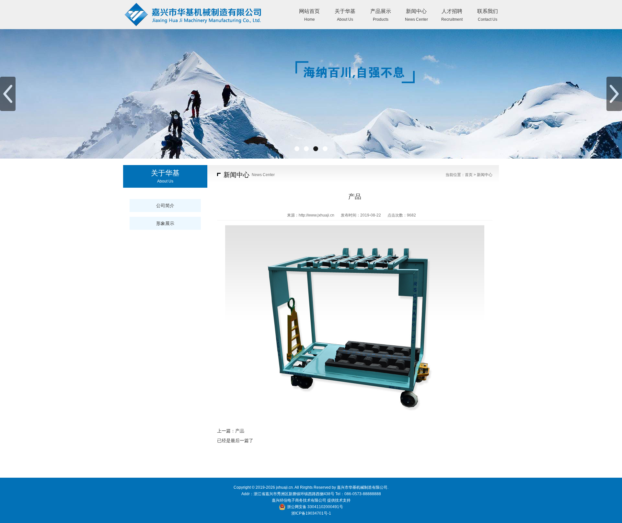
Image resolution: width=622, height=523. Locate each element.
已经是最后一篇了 (235, 440)
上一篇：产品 (230, 430)
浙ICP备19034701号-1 (311, 513)
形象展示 (165, 223)
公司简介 (165, 205)
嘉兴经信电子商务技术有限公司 (299, 500)
